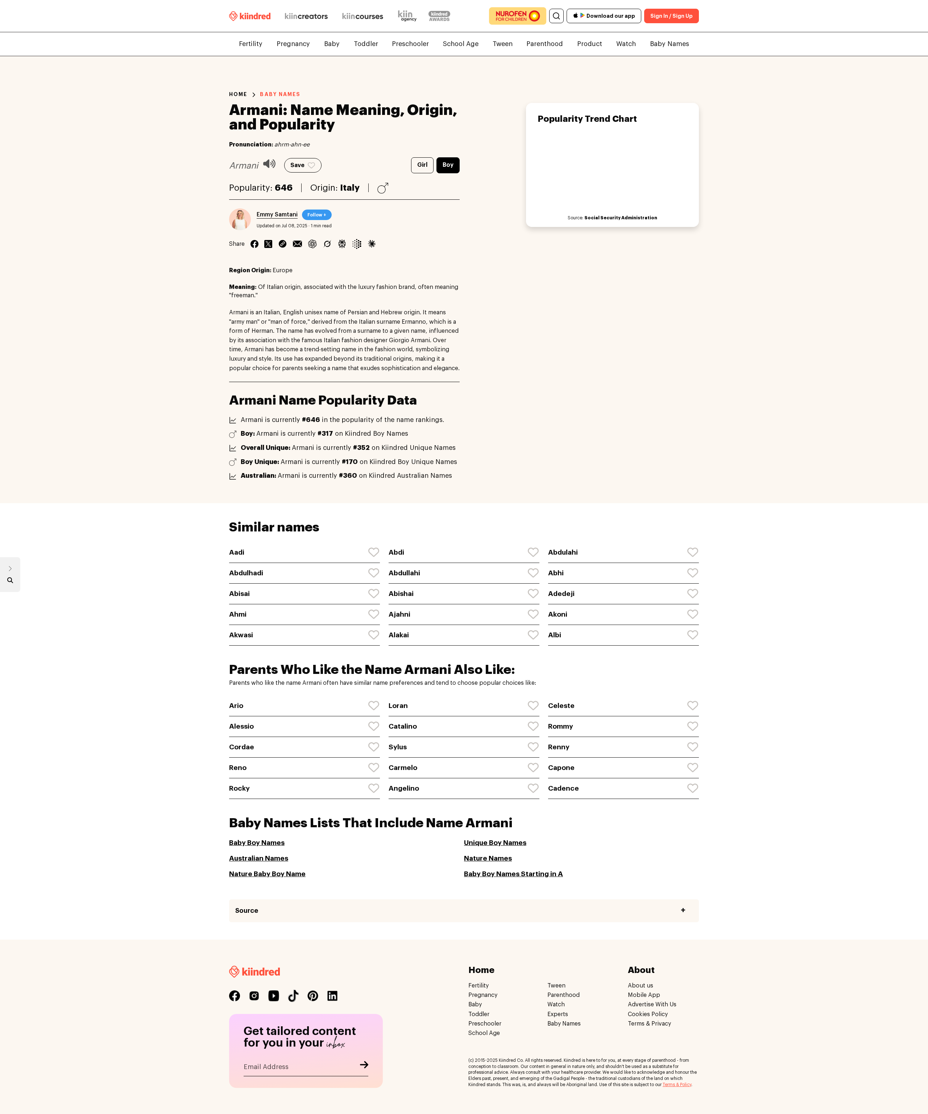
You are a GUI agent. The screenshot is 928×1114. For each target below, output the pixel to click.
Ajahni (399, 614)
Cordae (241, 747)
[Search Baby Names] (10, 582)
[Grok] (327, 244)
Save (297, 165)
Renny (558, 747)
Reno (237, 767)
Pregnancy (293, 44)
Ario (236, 705)
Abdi (396, 552)
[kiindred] (249, 15)
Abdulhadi (246, 573)
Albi (554, 634)
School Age (460, 44)
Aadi (236, 552)
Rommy (560, 726)
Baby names (280, 94)
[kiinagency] (409, 16)
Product (589, 44)
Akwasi (241, 634)
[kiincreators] (306, 16)
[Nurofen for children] (517, 16)
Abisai (239, 593)
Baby (332, 44)
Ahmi (237, 614)
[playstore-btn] (583, 16)
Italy (350, 187)
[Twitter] (268, 244)
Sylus (398, 747)
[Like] (374, 552)
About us (640, 986)
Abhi (556, 573)
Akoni (557, 614)
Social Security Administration (620, 218)
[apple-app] (576, 16)
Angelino (404, 788)
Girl (422, 165)
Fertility (250, 44)
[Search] (556, 16)
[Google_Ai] (356, 244)
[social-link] (234, 995)
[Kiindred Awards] (439, 16)
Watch (626, 44)
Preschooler (410, 44)
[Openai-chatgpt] (312, 244)
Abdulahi (563, 552)
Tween (503, 44)
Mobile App (644, 995)
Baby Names (669, 44)
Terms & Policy (677, 1084)
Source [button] (246, 910)
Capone (561, 767)
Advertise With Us (652, 1004)
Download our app (611, 15)
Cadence (563, 788)
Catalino (403, 726)
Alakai (399, 634)
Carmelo (403, 767)
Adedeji (561, 593)
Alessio (241, 726)
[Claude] (371, 244)
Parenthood (544, 44)
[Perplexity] (342, 244)
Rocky (239, 788)
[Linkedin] (282, 244)
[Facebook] (254, 244)
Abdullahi (404, 573)
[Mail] (297, 244)
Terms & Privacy (649, 1024)
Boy (448, 165)
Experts (557, 1014)
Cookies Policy (648, 1014)
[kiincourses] (363, 16)
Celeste (561, 705)
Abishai (401, 593)
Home (238, 94)
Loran (398, 705)
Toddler (366, 44)
